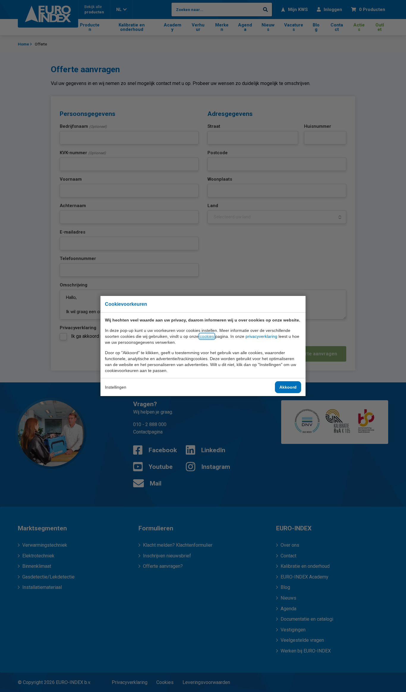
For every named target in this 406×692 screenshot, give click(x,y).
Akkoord (288, 387)
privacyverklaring (261, 336)
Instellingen (115, 387)
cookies (207, 336)
